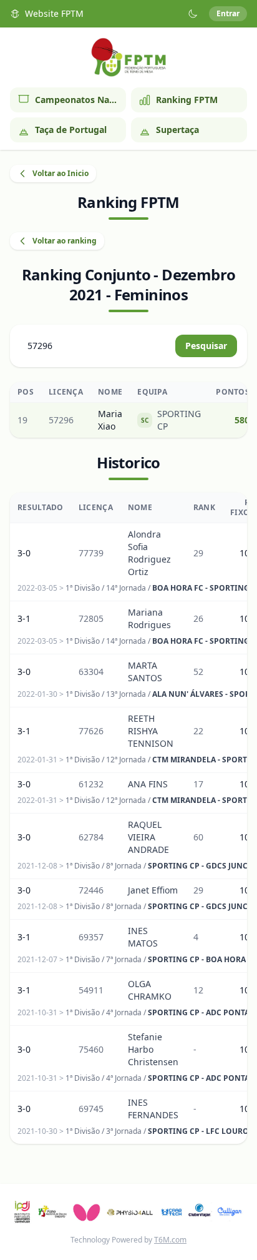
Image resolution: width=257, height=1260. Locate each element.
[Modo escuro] (192, 13)
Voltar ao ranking (64, 240)
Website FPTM (54, 13)
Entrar (228, 13)
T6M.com (170, 1239)
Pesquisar (206, 346)
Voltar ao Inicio (60, 173)
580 (242, 420)
